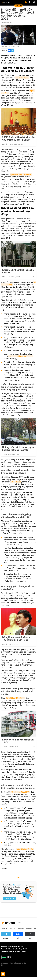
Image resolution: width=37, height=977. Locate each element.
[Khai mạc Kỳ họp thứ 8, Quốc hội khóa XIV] (18, 254)
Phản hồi (4, 949)
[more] (34, 144)
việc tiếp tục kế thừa (25, 849)
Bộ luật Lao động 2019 (15, 698)
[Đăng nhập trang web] (30, 2)
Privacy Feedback (20, 952)
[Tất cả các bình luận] (3, 974)
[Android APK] (7, 957)
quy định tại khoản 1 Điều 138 (20, 356)
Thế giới (12, 929)
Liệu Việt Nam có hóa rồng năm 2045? (18, 741)
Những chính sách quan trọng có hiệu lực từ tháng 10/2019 (18, 448)
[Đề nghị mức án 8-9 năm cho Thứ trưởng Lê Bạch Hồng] (18, 621)
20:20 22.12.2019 (6, 23)
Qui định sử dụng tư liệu (15, 946)
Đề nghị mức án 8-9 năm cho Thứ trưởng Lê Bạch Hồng (16, 638)
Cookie (25, 949)
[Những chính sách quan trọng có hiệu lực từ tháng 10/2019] (18, 431)
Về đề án (4, 946)
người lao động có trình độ (20, 174)
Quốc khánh (16, 482)
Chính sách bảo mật (7, 952)
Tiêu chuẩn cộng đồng (15, 949)
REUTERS (4, 46)
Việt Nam (4, 868)
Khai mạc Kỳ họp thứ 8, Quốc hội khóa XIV (18, 271)
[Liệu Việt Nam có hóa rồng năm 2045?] (18, 724)
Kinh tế (29, 929)
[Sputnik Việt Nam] (6, 3)
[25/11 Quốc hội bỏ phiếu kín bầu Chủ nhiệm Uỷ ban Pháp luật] (18, 121)
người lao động (22, 77)
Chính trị (20, 929)
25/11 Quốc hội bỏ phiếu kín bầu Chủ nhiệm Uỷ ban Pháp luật (18, 138)
